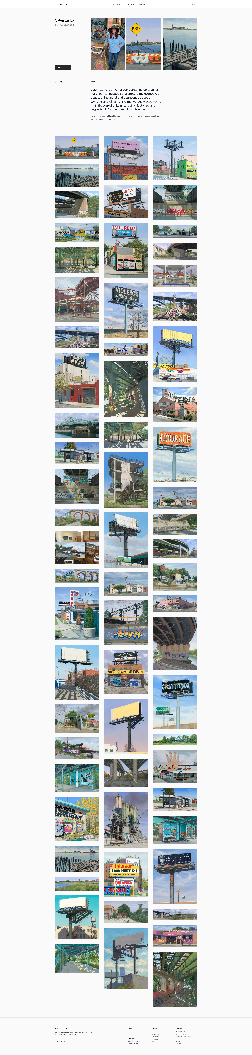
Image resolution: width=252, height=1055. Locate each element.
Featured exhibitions (134, 1041)
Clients (142, 4)
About (194, 4)
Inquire (59, 68)
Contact (178, 1044)
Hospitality (155, 1039)
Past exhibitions (133, 1044)
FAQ (153, 1041)
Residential (155, 1036)
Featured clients (157, 1032)
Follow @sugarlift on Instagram (65, 1034)
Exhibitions (129, 4)
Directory (131, 1032)
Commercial (155, 1034)
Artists (116, 4)
